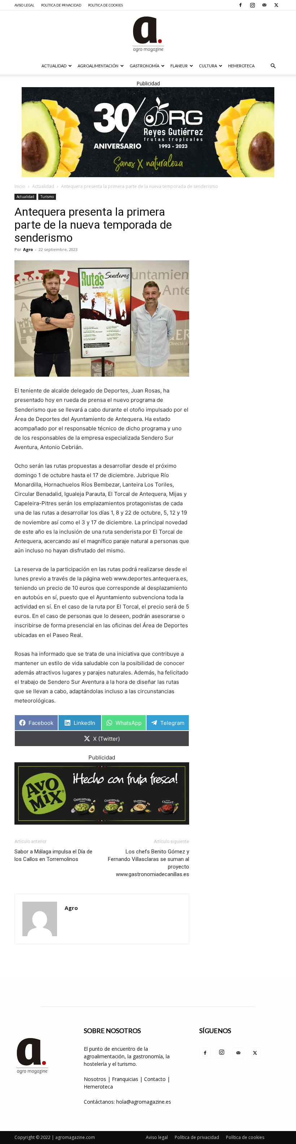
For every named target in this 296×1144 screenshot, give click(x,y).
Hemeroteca (241, 65)
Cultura (208, 65)
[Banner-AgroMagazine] (148, 132)
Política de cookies (105, 5)
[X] (276, 5)
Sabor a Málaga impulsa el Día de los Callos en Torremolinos (53, 855)
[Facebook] (240, 5)
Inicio (19, 186)
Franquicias (125, 1079)
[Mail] (264, 5)
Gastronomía (144, 65)
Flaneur (179, 65)
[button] (273, 66)
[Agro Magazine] (148, 34)
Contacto (155, 1079)
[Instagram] (252, 5)
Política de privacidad (61, 5)
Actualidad (54, 65)
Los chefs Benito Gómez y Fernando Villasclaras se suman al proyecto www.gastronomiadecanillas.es (148, 863)
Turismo (47, 196)
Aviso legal (24, 5)
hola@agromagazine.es (143, 1101)
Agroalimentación (98, 65)
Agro (28, 249)
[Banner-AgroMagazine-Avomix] (101, 793)
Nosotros (95, 1079)
